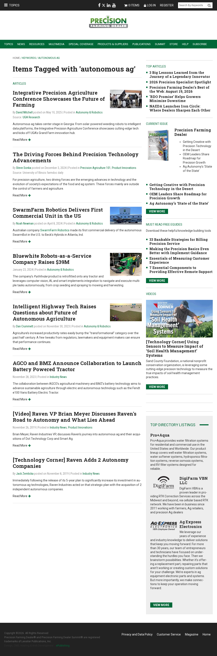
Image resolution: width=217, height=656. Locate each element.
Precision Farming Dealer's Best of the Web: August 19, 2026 (179, 89)
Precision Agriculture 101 (95, 168)
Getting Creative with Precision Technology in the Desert (177, 186)
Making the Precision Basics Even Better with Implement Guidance (179, 251)
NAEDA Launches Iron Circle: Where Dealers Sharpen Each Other (179, 108)
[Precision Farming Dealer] (158, 145)
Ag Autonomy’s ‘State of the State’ (179, 203)
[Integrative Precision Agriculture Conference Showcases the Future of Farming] (126, 99)
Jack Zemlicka (24, 473)
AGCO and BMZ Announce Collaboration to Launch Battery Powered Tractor (77, 366)
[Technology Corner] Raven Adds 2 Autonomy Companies (71, 462)
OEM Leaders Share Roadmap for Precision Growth (178, 196)
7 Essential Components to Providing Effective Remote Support (181, 269)
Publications (141, 44)
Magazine (191, 634)
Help (185, 44)
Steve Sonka (23, 168)
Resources (37, 44)
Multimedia (56, 44)
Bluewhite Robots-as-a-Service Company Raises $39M (52, 258)
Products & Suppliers (113, 44)
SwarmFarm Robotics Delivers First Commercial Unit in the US (58, 212)
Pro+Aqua (160, 435)
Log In (151, 5)
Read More (20, 139)
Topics (14, 5)
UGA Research (31, 117)
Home (16, 58)
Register (167, 5)
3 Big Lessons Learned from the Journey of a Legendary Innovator (179, 74)
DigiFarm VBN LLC (193, 480)
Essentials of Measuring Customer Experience (179, 260)
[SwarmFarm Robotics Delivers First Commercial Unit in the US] (126, 215)
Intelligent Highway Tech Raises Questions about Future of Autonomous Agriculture (54, 312)
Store (174, 44)
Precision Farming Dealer (192, 132)
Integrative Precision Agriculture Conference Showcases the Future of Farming (59, 98)
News (21, 44)
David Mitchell (24, 112)
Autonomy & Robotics (89, 112)
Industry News (58, 377)
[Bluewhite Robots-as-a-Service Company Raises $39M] (126, 264)
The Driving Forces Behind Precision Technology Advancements (76, 157)
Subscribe (200, 44)
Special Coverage (81, 44)
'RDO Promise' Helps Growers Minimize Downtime (175, 98)
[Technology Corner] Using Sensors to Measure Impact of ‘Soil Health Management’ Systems (174, 348)
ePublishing (63, 645)
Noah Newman (25, 223)
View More (157, 211)
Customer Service (169, 634)
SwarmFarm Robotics (55, 230)
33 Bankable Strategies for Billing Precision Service (178, 241)
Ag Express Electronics (190, 524)
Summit (160, 44)
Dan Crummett (24, 326)
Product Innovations (124, 168)
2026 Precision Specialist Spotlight (180, 82)
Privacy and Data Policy (137, 634)
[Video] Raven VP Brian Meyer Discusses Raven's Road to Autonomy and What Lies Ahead (74, 416)
